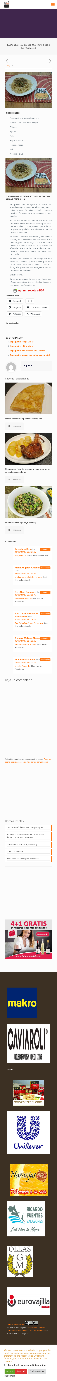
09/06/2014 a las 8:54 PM (25, 662)
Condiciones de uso (15, 1325)
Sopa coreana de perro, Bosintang (20, 522)
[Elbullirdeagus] (6, 4)
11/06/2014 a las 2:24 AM (25, 552)
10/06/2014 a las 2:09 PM (25, 595)
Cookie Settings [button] (37, 1371)
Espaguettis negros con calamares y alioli (30, 355)
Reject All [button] (21, 1371)
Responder (45, 549)
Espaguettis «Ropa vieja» (22, 342)
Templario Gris (23, 549)
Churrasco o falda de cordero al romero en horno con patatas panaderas (26, 836)
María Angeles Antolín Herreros (32, 567)
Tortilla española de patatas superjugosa (23, 419)
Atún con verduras (15, 851)
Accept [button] (9, 1371)
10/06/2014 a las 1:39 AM (25, 641)
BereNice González (25, 592)
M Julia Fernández (25, 659)
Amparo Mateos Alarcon (28, 638)
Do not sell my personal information (27, 1365)
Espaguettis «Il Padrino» (21, 346)
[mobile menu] (52, 4)
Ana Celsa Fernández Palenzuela (26, 615)
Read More (10, 1375)
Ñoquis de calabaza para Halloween (23, 858)
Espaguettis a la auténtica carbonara (27, 351)
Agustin (28, 365)
